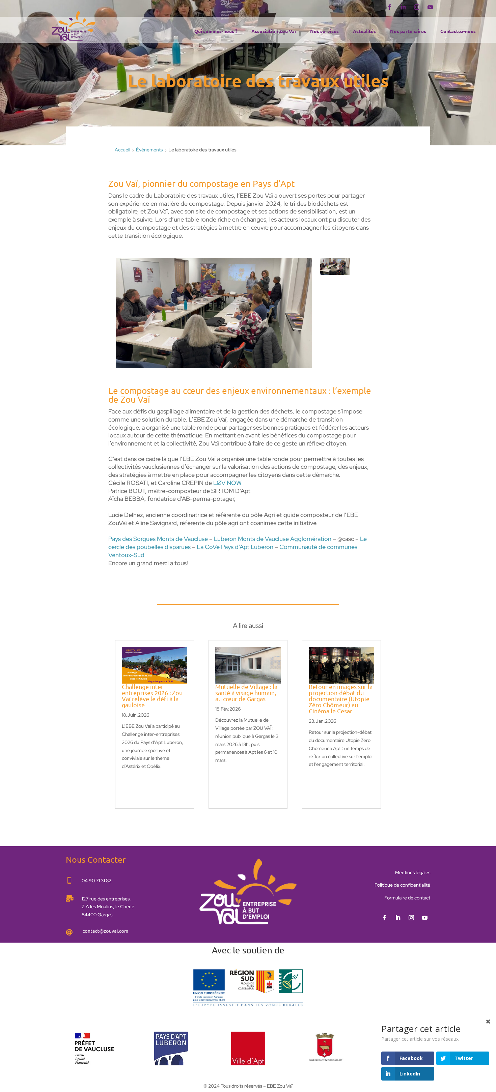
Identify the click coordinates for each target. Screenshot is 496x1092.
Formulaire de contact (407, 898)
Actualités (364, 31)
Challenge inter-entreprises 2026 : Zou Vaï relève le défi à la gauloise (152, 695)
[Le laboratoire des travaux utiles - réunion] (335, 273)
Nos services (324, 31)
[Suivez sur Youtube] (430, 7)
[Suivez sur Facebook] (389, 7)
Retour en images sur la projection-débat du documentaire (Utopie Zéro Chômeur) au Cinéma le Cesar (341, 698)
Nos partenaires (408, 31)
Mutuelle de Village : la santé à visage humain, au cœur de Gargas (246, 692)
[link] (227, 483)
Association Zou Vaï (273, 31)
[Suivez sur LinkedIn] (403, 7)
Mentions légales (412, 872)
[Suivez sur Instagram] (416, 7)
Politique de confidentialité (402, 885)
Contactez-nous (458, 31)
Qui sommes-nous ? (215, 31)
